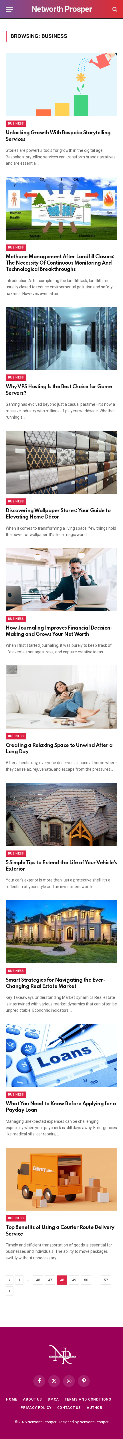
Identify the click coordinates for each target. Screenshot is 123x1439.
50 (86, 1280)
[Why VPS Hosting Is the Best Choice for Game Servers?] (61, 338)
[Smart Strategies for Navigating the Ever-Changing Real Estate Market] (61, 931)
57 (106, 1280)
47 (50, 1280)
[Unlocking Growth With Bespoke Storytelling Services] (61, 84)
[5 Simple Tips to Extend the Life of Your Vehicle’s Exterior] (61, 814)
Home (11, 1399)
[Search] (114, 9)
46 (38, 1280)
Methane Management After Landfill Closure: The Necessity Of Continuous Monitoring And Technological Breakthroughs (60, 263)
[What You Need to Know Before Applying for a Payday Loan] (61, 1055)
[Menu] (9, 9)
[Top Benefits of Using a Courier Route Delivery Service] (61, 1179)
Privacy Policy (36, 1408)
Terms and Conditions (88, 1399)
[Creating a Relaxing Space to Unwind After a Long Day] (61, 696)
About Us (32, 1399)
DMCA (53, 1399)
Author (94, 1408)
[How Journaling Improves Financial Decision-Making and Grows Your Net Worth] (61, 579)
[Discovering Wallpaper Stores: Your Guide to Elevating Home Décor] (61, 462)
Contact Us (69, 1408)
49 (74, 1280)
